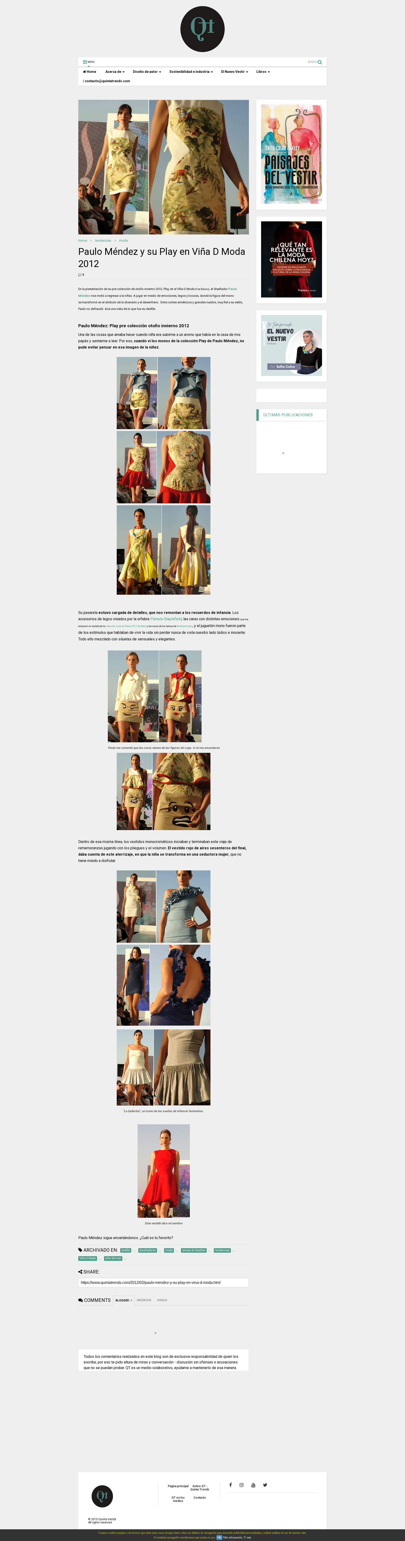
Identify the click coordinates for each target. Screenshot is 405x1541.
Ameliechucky (184, 626)
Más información (232, 1537)
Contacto (200, 1497)
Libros (261, 72)
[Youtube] (253, 1485)
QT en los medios (178, 1499)
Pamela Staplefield (166, 619)
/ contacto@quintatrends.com (106, 81)
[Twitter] (265, 1485)
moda (123, 240)
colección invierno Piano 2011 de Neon (125, 626)
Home (91, 72)
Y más (247, 1537)
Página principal (178, 1486)
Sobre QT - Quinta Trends (199, 1488)
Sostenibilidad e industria (189, 72)
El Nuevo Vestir (233, 72)
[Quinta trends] (202, 51)
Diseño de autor (145, 72)
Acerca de (113, 72)
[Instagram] (242, 1485)
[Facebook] (230, 1485)
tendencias (103, 240)
